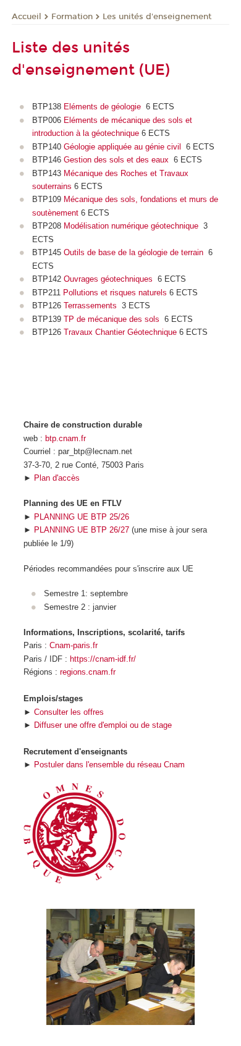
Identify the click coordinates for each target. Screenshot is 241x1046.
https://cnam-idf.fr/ (103, 659)
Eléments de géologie (103, 106)
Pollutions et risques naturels (115, 292)
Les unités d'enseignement (157, 17)
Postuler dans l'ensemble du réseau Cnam (109, 764)
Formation (72, 17)
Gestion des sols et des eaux (117, 159)
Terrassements (90, 305)
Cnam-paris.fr (73, 645)
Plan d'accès (57, 478)
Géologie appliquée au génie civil (124, 146)
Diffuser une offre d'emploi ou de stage (103, 725)
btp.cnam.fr (65, 438)
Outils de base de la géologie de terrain (133, 252)
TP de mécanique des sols (111, 319)
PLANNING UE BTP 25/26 (81, 516)
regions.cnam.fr (88, 672)
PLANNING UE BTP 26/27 (81, 529)
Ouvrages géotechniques (108, 279)
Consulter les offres (69, 712)
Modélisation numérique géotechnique (131, 225)
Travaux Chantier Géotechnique (120, 332)
